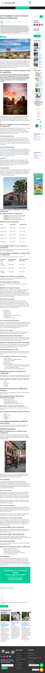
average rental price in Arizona (6, 151)
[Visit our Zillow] (10, 656)
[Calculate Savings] (41, 665)
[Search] (41, 16)
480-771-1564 (18, 578)
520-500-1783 (18, 579)
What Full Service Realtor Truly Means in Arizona (5, 624)
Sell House (19, 657)
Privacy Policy (19, 664)
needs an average (15, 116)
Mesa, (17, 495)
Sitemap (18, 666)
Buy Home (19, 655)
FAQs (18, 661)
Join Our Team (20, 662)
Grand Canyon (15, 304)
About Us (18, 653)
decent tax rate (3, 165)
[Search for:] (37, 16)
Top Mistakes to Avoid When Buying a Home (26, 624)
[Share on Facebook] (35, 25)
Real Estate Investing (21, 659)
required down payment (4, 143)
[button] (30, 2)
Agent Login (19, 668)
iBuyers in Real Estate (15, 623)
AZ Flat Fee (2, 563)
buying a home (12, 137)
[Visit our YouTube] (37, 25)
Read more (3, 641)
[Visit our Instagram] (39, 25)
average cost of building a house (20, 141)
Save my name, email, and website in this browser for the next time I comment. (14, 603)
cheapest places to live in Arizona (8, 155)
